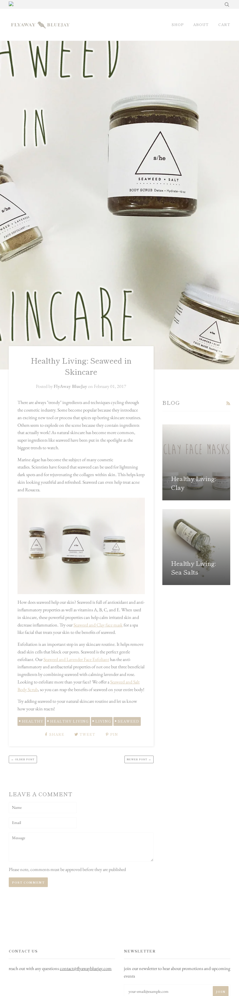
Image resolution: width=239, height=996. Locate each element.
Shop (178, 24)
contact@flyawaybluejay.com (86, 968)
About (201, 24)
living (103, 721)
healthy (32, 721)
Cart (224, 24)
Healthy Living (69, 721)
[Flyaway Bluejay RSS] (228, 403)
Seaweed (128, 721)
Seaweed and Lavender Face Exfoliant (76, 659)
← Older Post (23, 759)
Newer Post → (139, 759)
